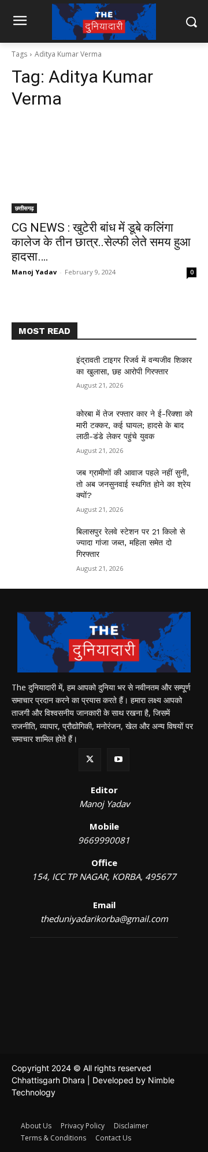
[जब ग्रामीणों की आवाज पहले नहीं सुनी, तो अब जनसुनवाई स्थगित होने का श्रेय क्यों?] (39, 486)
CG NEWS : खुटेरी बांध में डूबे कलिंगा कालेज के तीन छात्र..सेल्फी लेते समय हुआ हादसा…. (101, 242)
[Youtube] (118, 759)
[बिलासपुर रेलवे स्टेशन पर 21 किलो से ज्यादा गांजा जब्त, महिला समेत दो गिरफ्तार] (39, 545)
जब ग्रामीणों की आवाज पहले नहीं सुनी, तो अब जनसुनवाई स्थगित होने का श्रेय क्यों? (133, 484)
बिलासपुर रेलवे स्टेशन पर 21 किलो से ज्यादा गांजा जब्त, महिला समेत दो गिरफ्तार (130, 543)
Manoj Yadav (34, 271)
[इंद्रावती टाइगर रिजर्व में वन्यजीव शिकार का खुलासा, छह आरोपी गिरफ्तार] (39, 374)
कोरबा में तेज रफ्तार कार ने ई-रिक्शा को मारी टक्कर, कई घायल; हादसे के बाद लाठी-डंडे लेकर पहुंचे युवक (134, 425)
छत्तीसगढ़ (24, 208)
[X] (90, 759)
